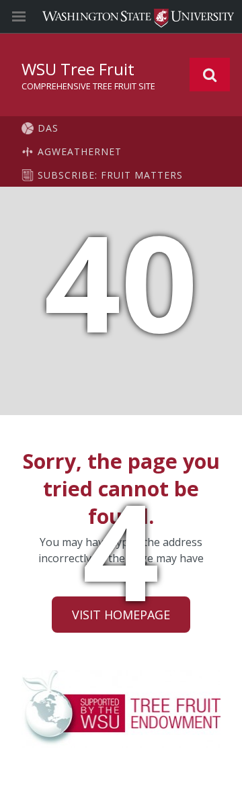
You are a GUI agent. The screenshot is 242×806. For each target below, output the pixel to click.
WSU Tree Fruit (78, 69)
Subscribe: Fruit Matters (110, 175)
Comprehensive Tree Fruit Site (88, 86)
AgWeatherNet (80, 151)
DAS (48, 128)
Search (210, 74)
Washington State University (121, 16)
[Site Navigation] (33, 17)
